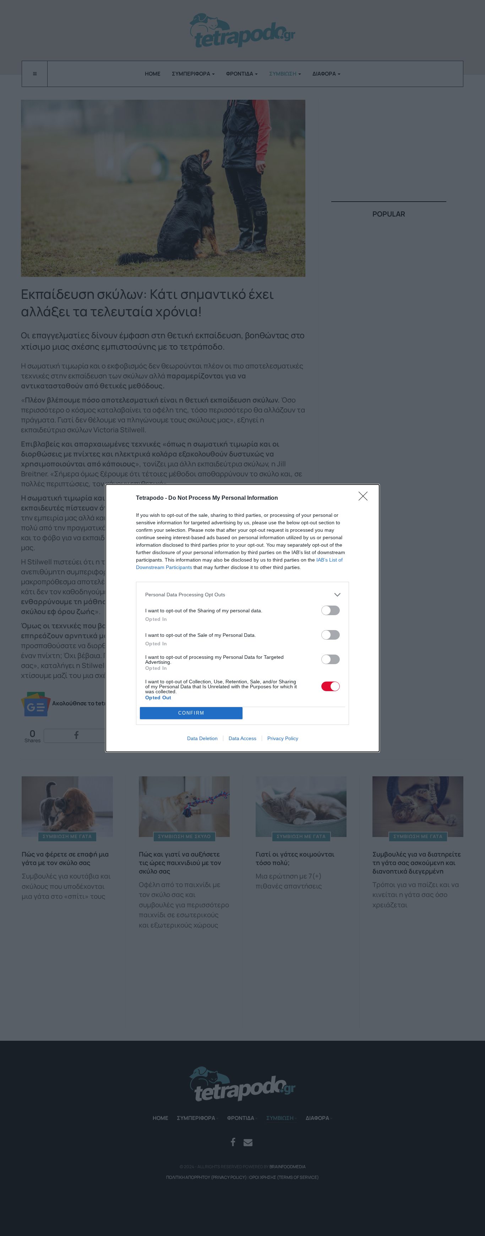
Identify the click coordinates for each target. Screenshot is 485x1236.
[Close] (365, 498)
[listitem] (242, 594)
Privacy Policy (282, 738)
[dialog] (242, 618)
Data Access (242, 738)
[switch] (330, 610)
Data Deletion (202, 738)
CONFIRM (191, 713)
